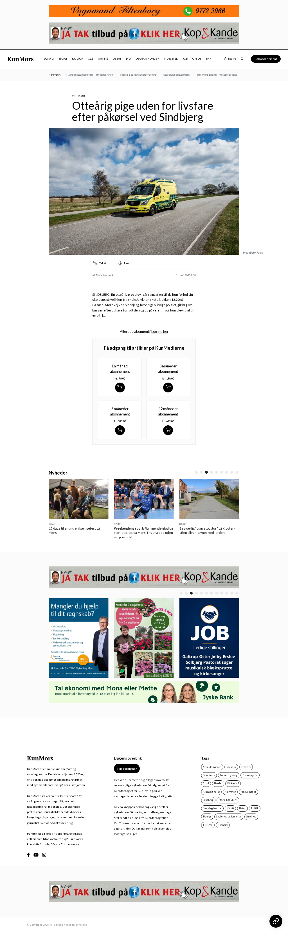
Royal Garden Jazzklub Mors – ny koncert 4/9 (81, 74)
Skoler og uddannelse (229, 816)
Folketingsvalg (229, 775)
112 (90, 58)
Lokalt (49, 58)
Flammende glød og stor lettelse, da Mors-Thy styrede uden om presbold (143, 533)
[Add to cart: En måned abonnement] (120, 387)
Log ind (232, 58)
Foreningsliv (250, 775)
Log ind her (159, 331)
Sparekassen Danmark (171, 74)
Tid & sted (171, 58)
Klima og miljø (211, 791)
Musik (230, 808)
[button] (196, 472)
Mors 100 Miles (228, 799)
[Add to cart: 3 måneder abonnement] (168, 387)
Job (185, 58)
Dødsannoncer (147, 58)
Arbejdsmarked (212, 767)
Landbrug (208, 799)
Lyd (128, 58)
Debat (117, 58)
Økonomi (223, 824)
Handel (218, 783)
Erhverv (246, 767)
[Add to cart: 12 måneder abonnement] (168, 430)
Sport (63, 58)
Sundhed (251, 816)
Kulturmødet (248, 791)
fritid (206, 783)
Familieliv (209, 775)
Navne (103, 58)
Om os (196, 58)
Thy (208, 58)
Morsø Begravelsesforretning (132, 74)
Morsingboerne (212, 808)
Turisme (208, 824)
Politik (254, 808)
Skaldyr (207, 816)
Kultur (77, 58)
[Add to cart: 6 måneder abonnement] (120, 430)
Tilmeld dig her (127, 768)
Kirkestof (233, 783)
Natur (242, 808)
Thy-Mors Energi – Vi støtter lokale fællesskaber (220, 74)
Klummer (230, 791)
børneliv (231, 767)
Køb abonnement (266, 58)
